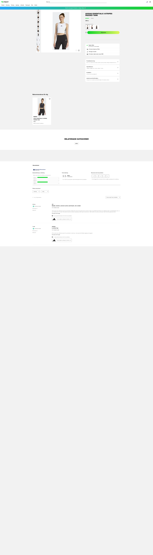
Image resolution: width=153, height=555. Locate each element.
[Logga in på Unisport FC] (147, 1)
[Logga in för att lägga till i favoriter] (86, 32)
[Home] (4, 2)
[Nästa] (38, 51)
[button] (38, 16)
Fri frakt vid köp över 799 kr (94, 49)
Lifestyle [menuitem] (22, 5)
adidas (76, 143)
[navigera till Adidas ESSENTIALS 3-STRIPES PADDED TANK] (92, 27)
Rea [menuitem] (32, 5)
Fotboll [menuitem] (2, 5)
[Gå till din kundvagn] (150, 1)
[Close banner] (151, 8)
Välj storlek (103, 32)
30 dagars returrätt (92, 51)
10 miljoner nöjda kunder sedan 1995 (96, 54)
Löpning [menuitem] (17, 5)
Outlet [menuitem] (35, 5)
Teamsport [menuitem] (27, 5)
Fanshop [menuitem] (8, 5)
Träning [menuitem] (12, 5)
